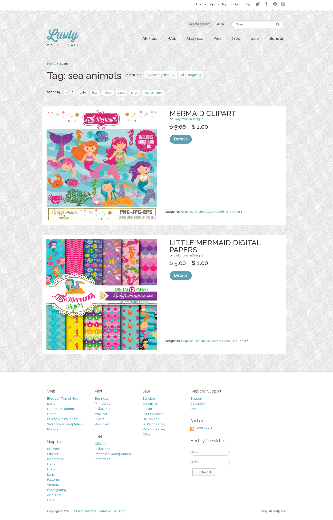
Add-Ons (224, 211)
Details (180, 139)
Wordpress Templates (64, 424)
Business (101, 398)
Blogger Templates (62, 398)
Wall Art (101, 414)
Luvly (264, 511)
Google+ (283, 4)
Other (236, 211)
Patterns (217, 341)
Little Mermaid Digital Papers (215, 246)
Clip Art (212, 211)
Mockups (54, 429)
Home (51, 63)
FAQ (193, 409)
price (134, 92)
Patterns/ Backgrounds (113, 454)
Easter (147, 409)
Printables (102, 403)
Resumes (102, 424)
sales (121, 92)
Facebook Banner (60, 409)
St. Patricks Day (154, 424)
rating (108, 92)
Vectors (200, 211)
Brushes (53, 449)
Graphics (187, 211)
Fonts (51, 464)
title (95, 92)
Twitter (257, 4)
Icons (51, 403)
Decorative (202, 341)
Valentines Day (154, 429)
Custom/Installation (62, 419)
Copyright (197, 403)
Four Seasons (153, 414)
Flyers (99, 419)
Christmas (150, 403)
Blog (122, 511)
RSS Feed (204, 428)
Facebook (266, 4)
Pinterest (274, 4)
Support (196, 398)
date (82, 92)
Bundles (149, 398)
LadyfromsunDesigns (188, 119)
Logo (51, 474)
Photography (57, 490)
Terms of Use (107, 511)
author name (153, 92)
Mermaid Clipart (202, 113)
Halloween (151, 419)
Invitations (102, 409)
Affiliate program (84, 511)
